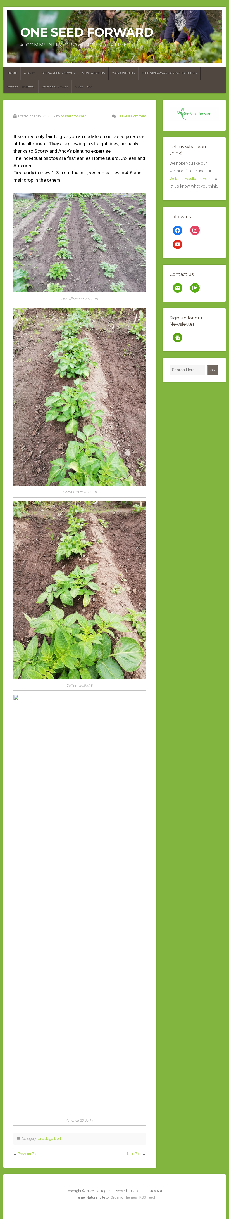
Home (12, 73)
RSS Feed (147, 1197)
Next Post (134, 1154)
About (29, 73)
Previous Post (28, 1154)
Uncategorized (49, 1139)
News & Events (93, 73)
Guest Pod (83, 86)
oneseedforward (74, 116)
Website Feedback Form (191, 178)
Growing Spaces (55, 86)
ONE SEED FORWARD (86, 32)
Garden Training (21, 86)
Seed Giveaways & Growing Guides (169, 73)
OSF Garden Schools (58, 73)
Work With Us (123, 73)
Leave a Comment (132, 116)
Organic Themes (124, 1197)
